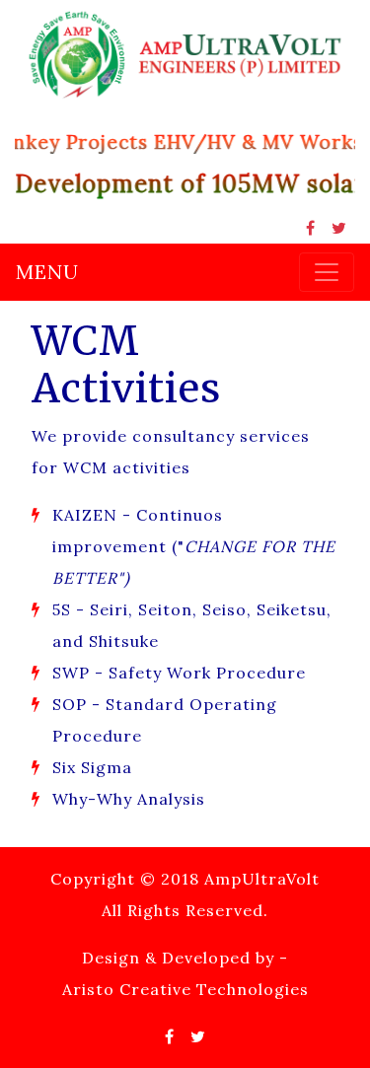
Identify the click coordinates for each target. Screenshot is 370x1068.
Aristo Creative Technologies (185, 989)
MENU (47, 271)
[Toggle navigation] (326, 272)
